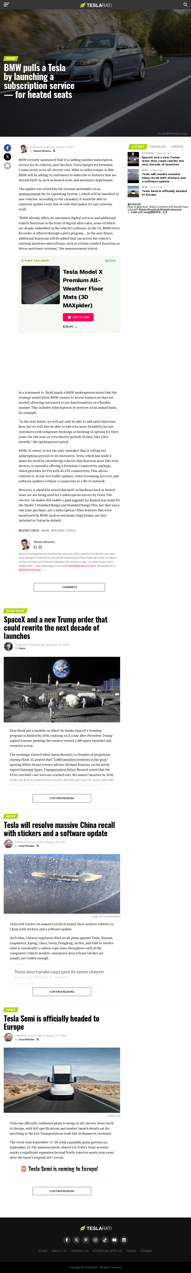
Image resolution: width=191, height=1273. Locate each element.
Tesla (72, 530)
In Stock (110, 260)
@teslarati (134, 204)
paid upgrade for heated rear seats (90, 500)
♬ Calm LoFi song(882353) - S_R (147, 212)
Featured (58, 530)
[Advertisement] (69, 364)
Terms (131, 1251)
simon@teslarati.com (80, 565)
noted (64, 442)
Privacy (146, 1251)
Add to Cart (81, 317)
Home (43, 1251)
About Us (59, 1251)
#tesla (143, 209)
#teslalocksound (170, 209)
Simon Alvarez (42, 150)
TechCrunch (53, 392)
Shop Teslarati (37, 260)
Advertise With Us (107, 1251)
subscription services (34, 456)
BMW (46, 530)
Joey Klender (27, 845)
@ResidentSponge (30, 569)
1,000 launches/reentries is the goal (80, 759)
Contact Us (79, 1251)
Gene (22, 648)
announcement (30, 194)
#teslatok (153, 209)
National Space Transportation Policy (48, 769)
